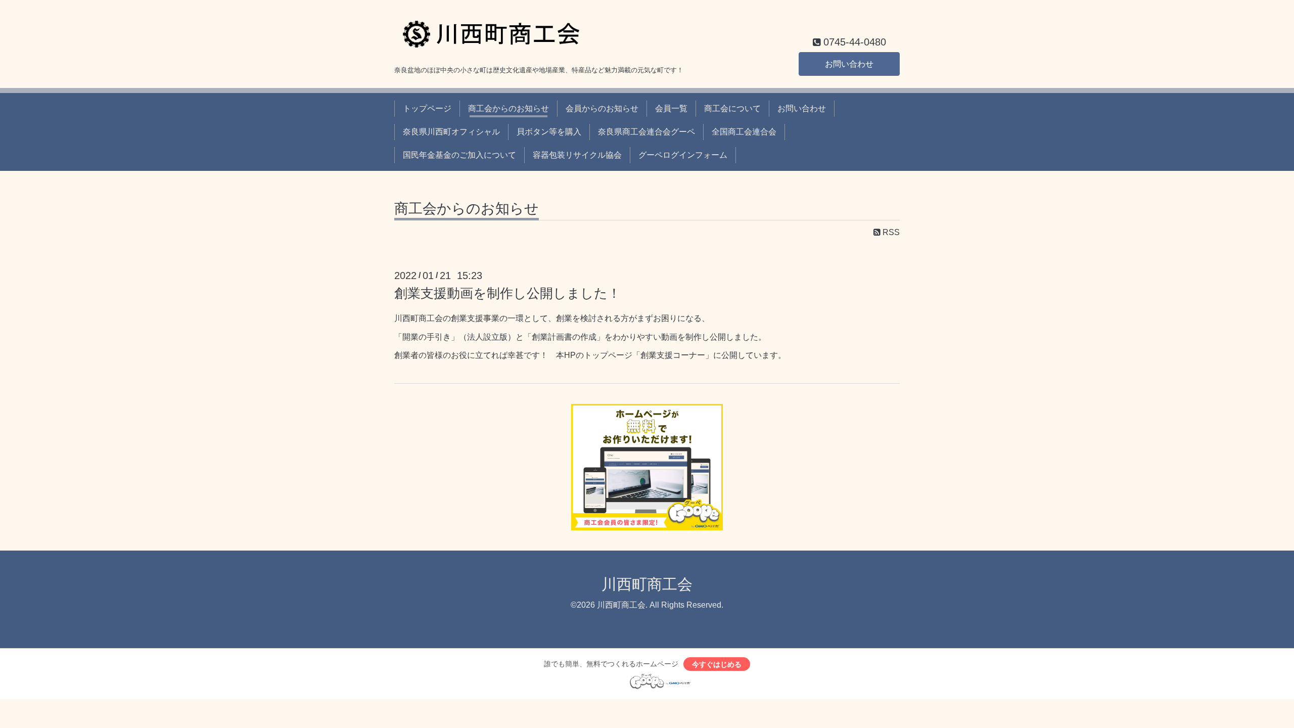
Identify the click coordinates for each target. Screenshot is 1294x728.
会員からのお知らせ (602, 108)
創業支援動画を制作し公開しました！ (507, 293)
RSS (890, 232)
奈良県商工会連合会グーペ (646, 131)
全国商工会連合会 (744, 131)
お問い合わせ (849, 64)
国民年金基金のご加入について (459, 155)
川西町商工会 (647, 584)
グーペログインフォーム (682, 155)
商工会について (732, 108)
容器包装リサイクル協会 (577, 155)
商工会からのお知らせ (508, 108)
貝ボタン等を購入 (549, 131)
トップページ (427, 108)
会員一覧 (671, 108)
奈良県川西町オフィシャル (451, 131)
